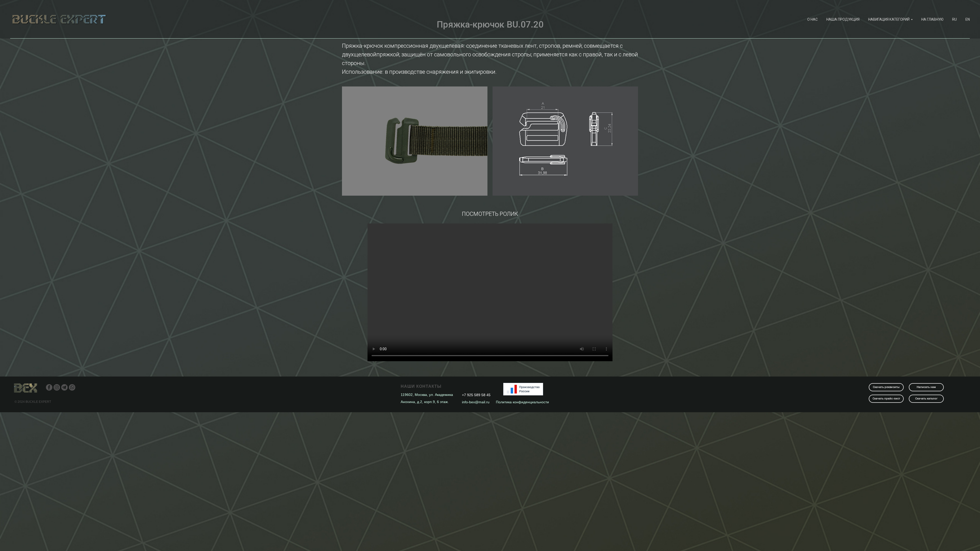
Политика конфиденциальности (522, 402)
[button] (926, 387)
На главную (932, 19)
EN (967, 19)
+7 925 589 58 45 (476, 395)
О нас (812, 19)
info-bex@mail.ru (475, 402)
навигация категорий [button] (889, 19)
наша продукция (843, 19)
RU (954, 19)
